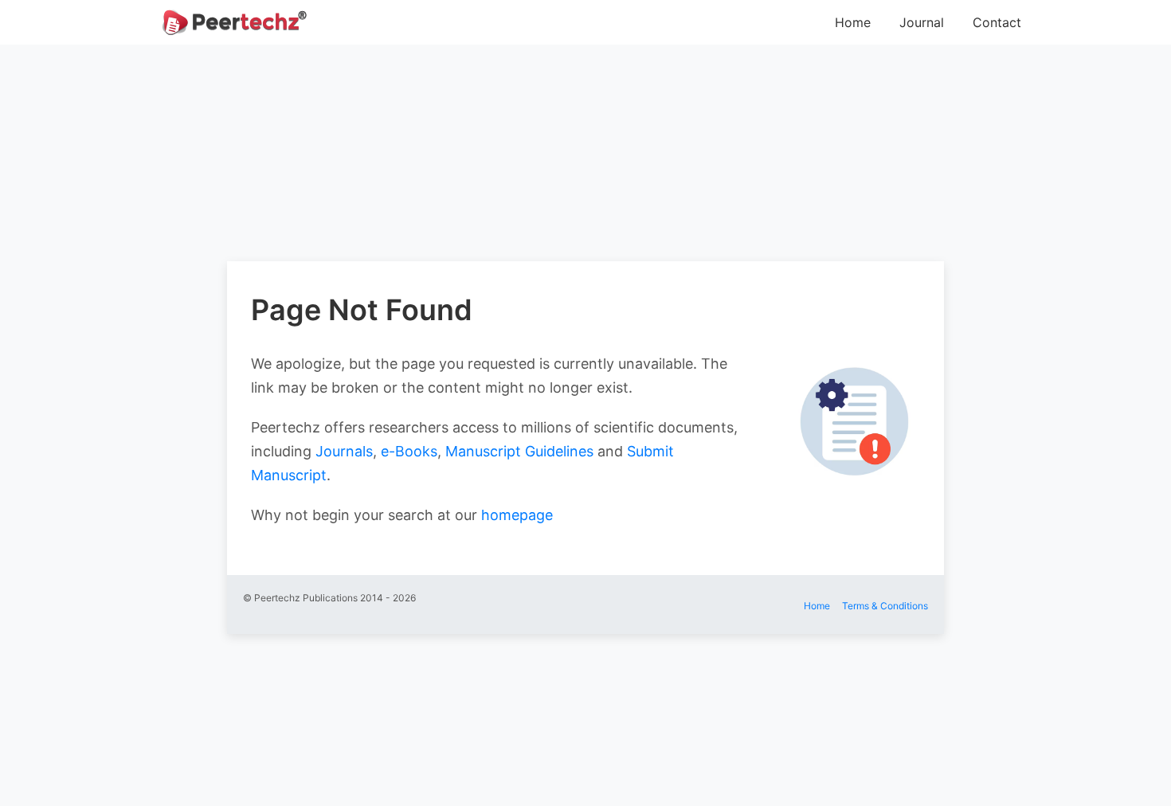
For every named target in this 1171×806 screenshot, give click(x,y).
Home (853, 22)
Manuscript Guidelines (519, 451)
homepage (517, 515)
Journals (344, 451)
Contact (997, 22)
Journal (921, 22)
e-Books (409, 451)
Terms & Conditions (885, 606)
